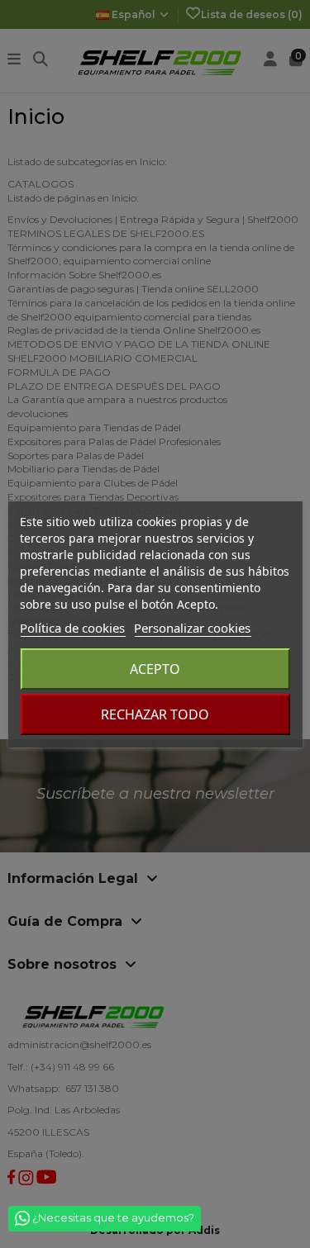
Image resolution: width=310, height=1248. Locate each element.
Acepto (155, 669)
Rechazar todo (155, 714)
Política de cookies (72, 627)
